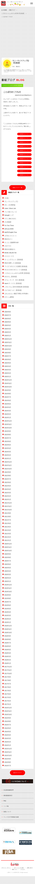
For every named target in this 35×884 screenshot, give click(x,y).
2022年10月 (8, 468)
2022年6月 (7, 482)
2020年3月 (7, 574)
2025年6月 (7, 359)
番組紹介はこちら (24, 134)
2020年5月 (7, 567)
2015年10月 (8, 755)
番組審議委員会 (8, 795)
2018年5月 (7, 649)
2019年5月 (7, 608)
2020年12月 (8, 543)
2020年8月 (7, 557)
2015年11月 (8, 752)
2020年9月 (7, 554)
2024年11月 (8, 383)
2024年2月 (7, 414)
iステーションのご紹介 (19, 867)
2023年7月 (7, 438)
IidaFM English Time (10, 232)
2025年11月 (8, 342)
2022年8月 (7, 475)
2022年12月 (8, 462)
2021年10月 (8, 509)
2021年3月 (7, 533)
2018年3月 (7, 656)
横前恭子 (18, 66)
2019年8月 (7, 598)
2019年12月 (8, 584)
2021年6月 (7, 523)
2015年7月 (7, 765)
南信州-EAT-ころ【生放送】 (12, 263)
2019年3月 (7, 615)
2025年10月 (8, 346)
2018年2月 (7, 660)
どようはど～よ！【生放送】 (13, 290)
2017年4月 (7, 694)
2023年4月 (7, 448)
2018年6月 (7, 646)
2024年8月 (7, 393)
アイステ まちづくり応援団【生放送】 (16, 266)
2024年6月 (7, 400)
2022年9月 (7, 472)
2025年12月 (8, 339)
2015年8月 (7, 762)
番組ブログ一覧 (17, 187)
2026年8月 (7, 311)
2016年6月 (7, 728)
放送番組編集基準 (9, 790)
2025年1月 (7, 376)
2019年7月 (7, 602)
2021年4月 (7, 530)
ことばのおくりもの (12, 92)
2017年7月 (7, 683)
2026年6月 (7, 318)
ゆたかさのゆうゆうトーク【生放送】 (16, 269)
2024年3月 (7, 410)
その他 (6, 198)
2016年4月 (7, 735)
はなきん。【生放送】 (10, 276)
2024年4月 (7, 407)
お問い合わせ (30, 867)
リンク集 (6, 806)
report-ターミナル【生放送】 (13, 283)
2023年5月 (7, 445)
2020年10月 (8, 550)
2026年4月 (7, 325)
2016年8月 (7, 721)
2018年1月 (7, 663)
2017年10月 (8, 673)
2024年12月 (8, 380)
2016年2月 (7, 742)
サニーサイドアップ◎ (11, 201)
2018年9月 (7, 636)
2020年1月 (7, 581)
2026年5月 (7, 322)
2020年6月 (7, 564)
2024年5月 (7, 404)
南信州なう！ (8, 239)
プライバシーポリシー (6, 867)
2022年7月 (7, 479)
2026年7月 (7, 315)
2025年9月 (7, 349)
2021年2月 (7, 537)
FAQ (5, 801)
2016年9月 (7, 718)
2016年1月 (7, 745)
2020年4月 (7, 571)
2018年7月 (7, 643)
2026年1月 (7, 335)
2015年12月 (8, 748)
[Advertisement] (17, 37)
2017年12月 (8, 666)
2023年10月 (8, 427)
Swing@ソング (9, 215)
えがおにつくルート (10, 235)
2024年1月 (7, 417)
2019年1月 (7, 622)
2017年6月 (7, 687)
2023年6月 (7, 441)
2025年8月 (7, 352)
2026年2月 (7, 332)
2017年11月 (8, 670)
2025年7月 (7, 356)
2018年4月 (7, 653)
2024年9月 (7, 390)
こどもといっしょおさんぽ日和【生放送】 (13, 13)
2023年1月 (7, 458)
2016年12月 (8, 707)
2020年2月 (7, 578)
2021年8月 (7, 516)
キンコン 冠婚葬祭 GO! (11, 242)
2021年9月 (7, 513)
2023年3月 (7, 451)
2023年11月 (8, 424)
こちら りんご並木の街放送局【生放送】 (16, 287)
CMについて (14, 869)
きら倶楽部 (7, 222)
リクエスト (22, 869)
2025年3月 (7, 369)
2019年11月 (8, 588)
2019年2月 (7, 619)
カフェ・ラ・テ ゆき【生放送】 (14, 280)
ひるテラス (7, 246)
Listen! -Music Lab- (10, 208)
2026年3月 (7, 328)
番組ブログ (12, 10)
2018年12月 (8, 625)
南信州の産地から (9, 249)
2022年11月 (8, 465)
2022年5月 (7, 486)
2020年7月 (7, 561)
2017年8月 (7, 680)
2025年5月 (7, 363)
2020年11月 (8, 547)
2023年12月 (8, 421)
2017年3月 (7, 697)
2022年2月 (7, 496)
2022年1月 (7, 499)
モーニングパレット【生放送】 (13, 259)
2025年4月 (7, 366)
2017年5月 (7, 690)
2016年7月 (7, 724)
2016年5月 (7, 731)
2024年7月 (7, 397)
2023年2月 (7, 455)
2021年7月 (7, 520)
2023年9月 (7, 431)
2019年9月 (7, 595)
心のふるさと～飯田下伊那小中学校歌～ (16, 293)
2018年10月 (8, 632)
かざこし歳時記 (9, 297)
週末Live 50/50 (9, 229)
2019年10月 (8, 591)
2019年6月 (7, 605)
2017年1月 (7, 704)
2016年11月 (8, 711)
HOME (5, 10)
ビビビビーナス (9, 256)
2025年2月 (7, 373)
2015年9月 (7, 759)
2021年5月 (7, 527)
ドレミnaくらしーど (10, 211)
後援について (7, 811)
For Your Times (9, 225)
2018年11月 (8, 629)
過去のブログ (17, 772)
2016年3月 (7, 738)
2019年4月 (7, 612)
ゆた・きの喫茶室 (9, 205)
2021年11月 (8, 506)
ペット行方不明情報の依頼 (11, 817)
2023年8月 (7, 434)
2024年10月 (8, 387)
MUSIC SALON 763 (10, 252)
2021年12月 (8, 503)
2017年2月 (7, 701)
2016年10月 (8, 714)
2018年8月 (7, 639)
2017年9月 (7, 677)
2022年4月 (7, 489)
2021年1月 (7, 540)
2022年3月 (7, 492)
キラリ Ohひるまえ (10, 218)
